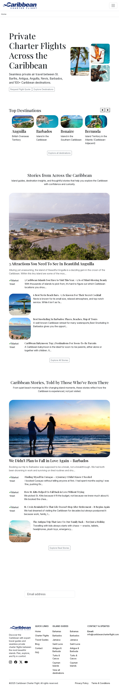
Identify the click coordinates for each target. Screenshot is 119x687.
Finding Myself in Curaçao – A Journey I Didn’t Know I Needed (58, 477)
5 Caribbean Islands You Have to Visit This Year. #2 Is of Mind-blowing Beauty (66, 280)
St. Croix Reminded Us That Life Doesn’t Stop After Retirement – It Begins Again (67, 506)
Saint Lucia (58, 644)
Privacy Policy (82, 683)
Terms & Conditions (100, 683)
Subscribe (85, 594)
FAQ (37, 652)
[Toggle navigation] (113, 5)
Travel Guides (41, 640)
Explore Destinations (43, 89)
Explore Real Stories (59, 548)
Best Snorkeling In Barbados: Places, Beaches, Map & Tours (65, 319)
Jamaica (56, 640)
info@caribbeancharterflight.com (103, 634)
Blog (37, 644)
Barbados (57, 635)
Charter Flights (42, 635)
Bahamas (57, 631)
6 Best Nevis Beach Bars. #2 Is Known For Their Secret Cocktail (67, 295)
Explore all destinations (59, 153)
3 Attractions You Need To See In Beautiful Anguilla (51, 263)
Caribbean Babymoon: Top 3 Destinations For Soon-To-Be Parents (60, 343)
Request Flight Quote (20, 89)
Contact (39, 648)
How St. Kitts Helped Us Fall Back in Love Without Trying (54, 491)
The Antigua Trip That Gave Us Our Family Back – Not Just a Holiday (69, 521)
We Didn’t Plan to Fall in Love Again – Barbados (48, 460)
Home (38, 631)
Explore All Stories (59, 360)
